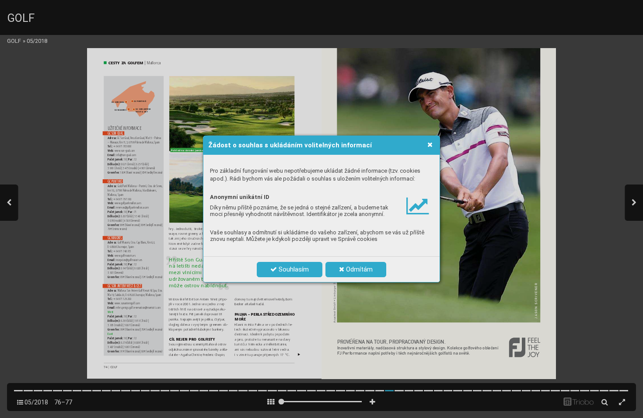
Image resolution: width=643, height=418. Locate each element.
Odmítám (358, 269)
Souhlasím (293, 269)
